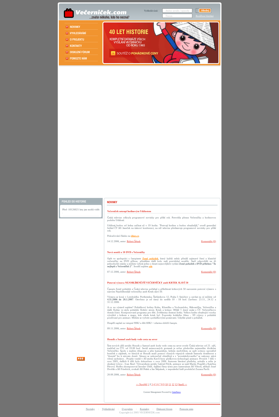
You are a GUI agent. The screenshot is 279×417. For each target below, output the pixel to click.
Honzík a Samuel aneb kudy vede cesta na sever (132, 339)
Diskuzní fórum (164, 409)
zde (150, 266)
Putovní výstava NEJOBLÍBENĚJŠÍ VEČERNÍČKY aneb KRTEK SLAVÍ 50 (147, 282)
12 (173, 384)
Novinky (90, 409)
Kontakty (144, 409)
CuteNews (176, 392)
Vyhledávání (108, 409)
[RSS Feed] (81, 359)
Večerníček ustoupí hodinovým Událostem (129, 211)
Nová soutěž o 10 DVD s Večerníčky (126, 252)
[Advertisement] (139, 132)
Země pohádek (150, 258)
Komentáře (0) (208, 241)
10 (166, 384)
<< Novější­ (141, 384)
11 (169, 384)
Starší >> (182, 384)
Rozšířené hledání (205, 16)
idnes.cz (135, 236)
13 (176, 384)
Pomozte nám (186, 409)
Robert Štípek (134, 241)
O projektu (127, 409)
